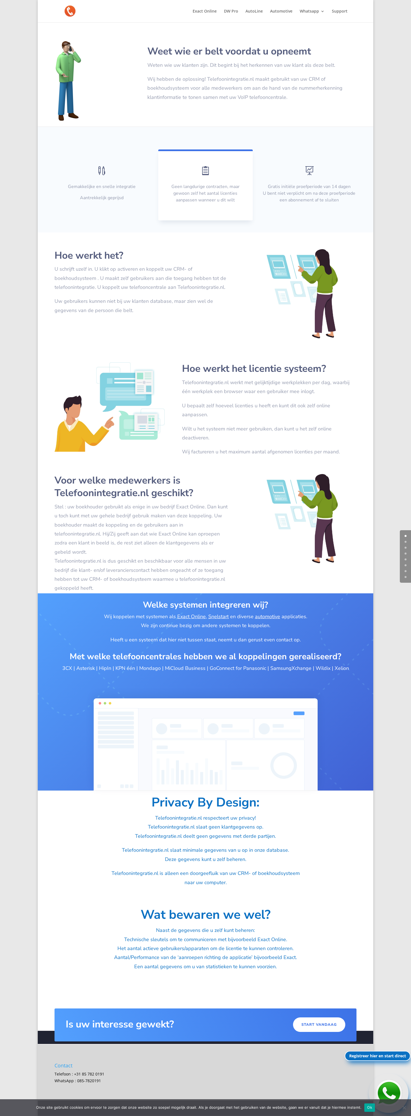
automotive (267, 616)
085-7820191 (89, 1080)
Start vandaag (319, 1024)
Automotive (281, 11)
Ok (369, 1107)
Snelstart (218, 616)
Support (340, 11)
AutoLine (254, 11)
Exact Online (205, 11)
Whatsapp (309, 11)
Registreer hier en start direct (377, 1055)
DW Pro (231, 11)
